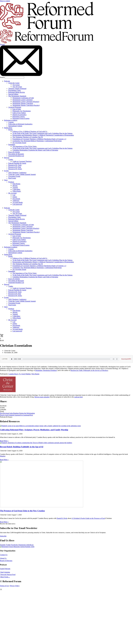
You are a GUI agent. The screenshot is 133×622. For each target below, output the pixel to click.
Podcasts (7, 81)
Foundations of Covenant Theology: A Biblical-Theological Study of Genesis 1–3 (39, 139)
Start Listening (5, 572)
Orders (14, 197)
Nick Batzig (35, 374)
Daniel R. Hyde (62, 518)
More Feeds (4, 577)
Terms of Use (4, 586)
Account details (17, 202)
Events (6, 171)
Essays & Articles (14, 152)
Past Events (12, 178)
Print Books (16, 184)
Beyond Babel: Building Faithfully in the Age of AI (21, 447)
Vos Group (16, 85)
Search (2, 77)
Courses (11, 122)
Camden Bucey (13, 374)
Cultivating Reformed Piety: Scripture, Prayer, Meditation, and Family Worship (34, 430)
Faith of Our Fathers (19, 113)
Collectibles (16, 189)
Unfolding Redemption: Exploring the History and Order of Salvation (35, 150)
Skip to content (5, 1)
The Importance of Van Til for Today (24, 146)
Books (10, 129)
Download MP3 (126, 359)
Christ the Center (13, 83)
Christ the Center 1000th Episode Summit (22, 174)
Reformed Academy (10, 120)
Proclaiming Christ (14, 90)
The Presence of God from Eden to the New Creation (22, 511)
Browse (6, 158)
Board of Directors (6, 561)
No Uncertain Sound (19, 143)
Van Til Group (17, 87)
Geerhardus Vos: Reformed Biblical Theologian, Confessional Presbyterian (37, 141)
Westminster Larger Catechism (22, 100)
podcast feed (78, 397)
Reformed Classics (18, 116)
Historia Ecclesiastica (19, 115)
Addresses (15, 200)
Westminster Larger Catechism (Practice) (25, 101)
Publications (8, 128)
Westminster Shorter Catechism (22, 103)
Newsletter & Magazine (16, 154)
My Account (12, 193)
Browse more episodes (41, 397)
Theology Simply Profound (17, 88)
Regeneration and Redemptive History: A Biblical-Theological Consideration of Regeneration (43, 135)
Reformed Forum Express (20, 118)
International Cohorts (15, 126)
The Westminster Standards (17, 96)
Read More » (4, 441)
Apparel (15, 187)
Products (11, 182)
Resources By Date (14, 167)
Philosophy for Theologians (21, 111)
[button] (66, 406)
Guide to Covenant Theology (22, 161)
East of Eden (16, 109)
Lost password (17, 204)
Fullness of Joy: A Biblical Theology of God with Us (29, 131)
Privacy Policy (15, 586)
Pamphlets (11, 144)
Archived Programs (14, 107)
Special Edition (13, 94)
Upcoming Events (14, 176)
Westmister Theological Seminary (46, 370)
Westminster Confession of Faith (23, 98)
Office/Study (16, 191)
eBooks (14, 186)
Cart (13, 195)
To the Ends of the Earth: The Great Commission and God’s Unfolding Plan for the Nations (42, 133)
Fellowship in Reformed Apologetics (20, 124)
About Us (3, 558)
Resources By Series (15, 169)
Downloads (16, 199)
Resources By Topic (15, 165)
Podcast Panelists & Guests (17, 163)
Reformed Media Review (16, 92)
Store (6, 180)
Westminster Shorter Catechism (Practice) (26, 105)
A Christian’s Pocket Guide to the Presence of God (88, 518)
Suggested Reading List (16, 156)
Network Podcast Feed (7, 574)
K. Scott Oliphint (25, 374)
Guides (10, 159)
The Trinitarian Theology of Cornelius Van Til (27, 137)
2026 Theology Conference (17, 172)
